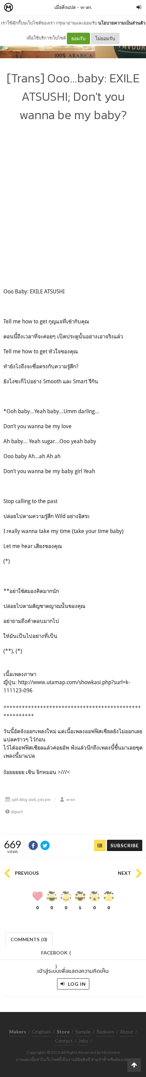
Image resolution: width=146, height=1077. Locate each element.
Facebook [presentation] (56, 955)
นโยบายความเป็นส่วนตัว (121, 23)
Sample (83, 1031)
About (126, 1031)
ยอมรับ (78, 38)
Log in (76, 984)
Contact (64, 1041)
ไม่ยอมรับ (105, 38)
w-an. (86, 7)
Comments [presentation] (29, 939)
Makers (23, 7)
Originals (41, 1031)
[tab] (29, 939)
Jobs (83, 1041)
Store (47, 7)
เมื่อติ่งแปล (65, 7)
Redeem (105, 1031)
